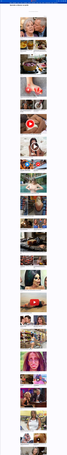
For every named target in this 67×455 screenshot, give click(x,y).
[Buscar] (63, 1)
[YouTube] (62, 1)
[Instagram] (60, 1)
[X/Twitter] (56, 1)
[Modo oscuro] (65, 1)
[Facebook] (58, 1)
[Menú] (1, 1)
